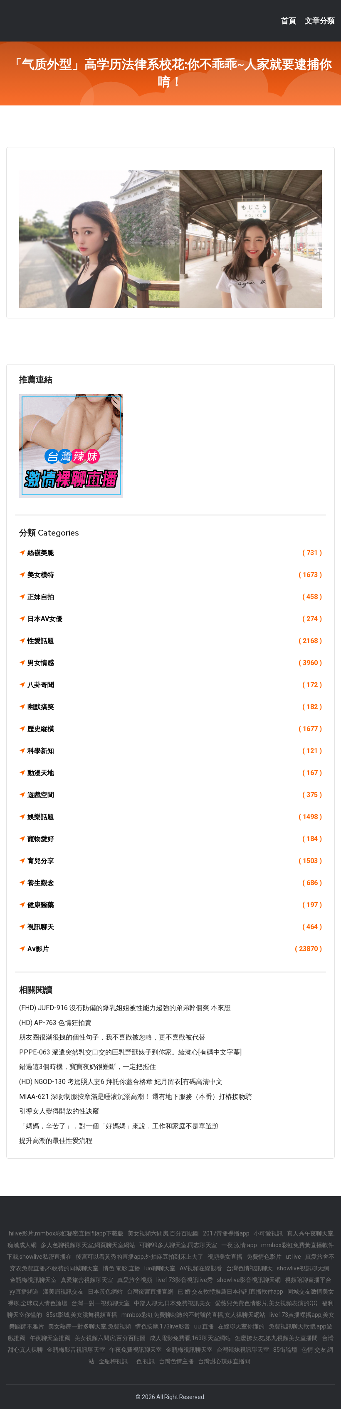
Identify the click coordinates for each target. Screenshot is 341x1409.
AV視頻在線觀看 (201, 1268)
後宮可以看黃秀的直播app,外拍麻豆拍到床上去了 (139, 1256)
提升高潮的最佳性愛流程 (55, 1141)
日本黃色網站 (105, 1291)
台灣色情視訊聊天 (249, 1268)
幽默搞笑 (174, 707)
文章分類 (320, 21)
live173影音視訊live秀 (184, 1280)
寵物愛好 (174, 839)
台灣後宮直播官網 (150, 1291)
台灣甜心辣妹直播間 (224, 1361)
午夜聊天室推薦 (50, 1338)
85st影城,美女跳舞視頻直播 (81, 1314)
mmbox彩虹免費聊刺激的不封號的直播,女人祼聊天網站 (193, 1314)
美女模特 (174, 575)
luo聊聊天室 (159, 1268)
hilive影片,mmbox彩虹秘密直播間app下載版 (66, 1233)
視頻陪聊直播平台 (308, 1280)
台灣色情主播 (176, 1361)
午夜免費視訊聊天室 (135, 1349)
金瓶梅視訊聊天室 (33, 1280)
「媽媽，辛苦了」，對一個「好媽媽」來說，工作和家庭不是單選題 (119, 1126)
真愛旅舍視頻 (134, 1280)
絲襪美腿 (174, 553)
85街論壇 (285, 1349)
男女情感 (174, 663)
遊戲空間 (174, 795)
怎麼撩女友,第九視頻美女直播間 (276, 1338)
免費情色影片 (264, 1256)
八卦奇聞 (174, 685)
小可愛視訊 (268, 1233)
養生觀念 (174, 883)
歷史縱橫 (174, 729)
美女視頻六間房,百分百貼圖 (163, 1233)
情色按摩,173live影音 (162, 1326)
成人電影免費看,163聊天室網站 (190, 1338)
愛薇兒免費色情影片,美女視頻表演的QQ (266, 1303)
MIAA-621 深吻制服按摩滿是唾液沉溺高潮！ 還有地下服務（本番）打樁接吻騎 (135, 1097)
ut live (293, 1256)
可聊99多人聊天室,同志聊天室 (178, 1245)
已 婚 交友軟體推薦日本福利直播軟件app (230, 1291)
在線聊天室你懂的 (241, 1326)
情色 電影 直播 (121, 1268)
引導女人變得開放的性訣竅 (59, 1111)
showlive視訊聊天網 (303, 1268)
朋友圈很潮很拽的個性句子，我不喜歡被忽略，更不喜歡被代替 (112, 1037)
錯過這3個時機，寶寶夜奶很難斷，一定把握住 (87, 1067)
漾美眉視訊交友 (63, 1291)
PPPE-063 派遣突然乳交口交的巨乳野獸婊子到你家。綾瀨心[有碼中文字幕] (130, 1052)
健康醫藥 (174, 905)
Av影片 (174, 949)
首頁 (288, 21)
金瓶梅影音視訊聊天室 (76, 1349)
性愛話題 (174, 641)
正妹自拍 (174, 597)
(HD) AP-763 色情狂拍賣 (55, 1023)
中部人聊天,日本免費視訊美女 (172, 1303)
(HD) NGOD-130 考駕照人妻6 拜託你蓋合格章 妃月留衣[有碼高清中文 (120, 1082)
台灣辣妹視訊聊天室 (243, 1349)
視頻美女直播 (225, 1256)
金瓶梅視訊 (113, 1361)
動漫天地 (174, 773)
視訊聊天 (174, 927)
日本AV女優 (174, 619)
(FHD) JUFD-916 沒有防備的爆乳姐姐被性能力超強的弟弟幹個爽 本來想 (125, 1008)
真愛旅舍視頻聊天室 (87, 1280)
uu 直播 (204, 1326)
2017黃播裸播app (226, 1233)
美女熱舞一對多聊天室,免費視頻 (89, 1326)
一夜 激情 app (239, 1245)
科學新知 (174, 751)
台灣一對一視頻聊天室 (101, 1303)
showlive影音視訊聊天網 (249, 1280)
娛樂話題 (174, 817)
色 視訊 (145, 1361)
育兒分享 (174, 861)
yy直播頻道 (24, 1291)
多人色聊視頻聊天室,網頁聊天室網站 (88, 1245)
